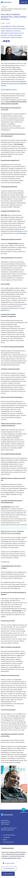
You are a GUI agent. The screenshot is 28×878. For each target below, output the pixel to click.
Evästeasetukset (10, 863)
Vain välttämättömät (9, 868)
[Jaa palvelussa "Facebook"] (4, 41)
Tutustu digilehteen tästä (9, 89)
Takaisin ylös (23, 812)
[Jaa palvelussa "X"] (6, 41)
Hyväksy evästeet (8, 874)
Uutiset (8, 23)
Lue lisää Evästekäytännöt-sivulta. (11, 858)
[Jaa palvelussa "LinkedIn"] (9, 41)
